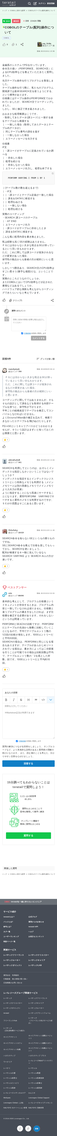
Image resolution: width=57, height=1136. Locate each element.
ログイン (42, 3)
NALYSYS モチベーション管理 (15, 1108)
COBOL (7, 38)
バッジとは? (8, 922)
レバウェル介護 (9, 1073)
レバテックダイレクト (13, 965)
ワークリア (8, 1062)
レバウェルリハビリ (11, 1083)
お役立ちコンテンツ (36, 936)
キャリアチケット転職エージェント (40, 1049)
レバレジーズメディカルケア (15, 1093)
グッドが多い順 (47, 359)
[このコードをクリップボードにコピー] (53, 173)
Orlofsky (13, 530)
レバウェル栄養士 (35, 1083)
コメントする (38, 338)
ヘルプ (31, 931)
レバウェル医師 (9, 1088)
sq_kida (47, 43)
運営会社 (7, 975)
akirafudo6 (14, 460)
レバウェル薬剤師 (35, 1088)
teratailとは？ (9, 917)
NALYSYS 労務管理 (36, 1108)
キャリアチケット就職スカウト (40, 1043)
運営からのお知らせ (36, 922)
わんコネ (31, 1093)
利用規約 (15, 975)
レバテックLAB (35, 965)
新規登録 (51, 3)
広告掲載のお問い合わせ (13, 983)
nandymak (14, 369)
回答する (28, 763)
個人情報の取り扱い (19, 979)
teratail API (33, 926)
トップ (4, 10)
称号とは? (8, 926)
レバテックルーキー (12, 960)
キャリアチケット (10, 1037)
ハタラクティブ (9, 1055)
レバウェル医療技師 (36, 1078)
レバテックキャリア (36, 960)
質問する (28, 835)
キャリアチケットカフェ (13, 1043)
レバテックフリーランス (14, 955)
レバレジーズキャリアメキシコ (40, 1103)
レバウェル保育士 (10, 1078)
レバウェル (32, 1068)
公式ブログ (32, 917)
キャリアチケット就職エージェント (40, 1037)
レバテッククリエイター (38, 955)
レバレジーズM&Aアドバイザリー (40, 1062)
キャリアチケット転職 (12, 1049)
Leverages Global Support (39, 1098)
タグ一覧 (7, 931)
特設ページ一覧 (9, 941)
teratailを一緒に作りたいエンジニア (26, 902)
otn (10, 593)
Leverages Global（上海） (14, 1103)
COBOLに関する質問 (17, 10)
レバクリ (7, 1068)
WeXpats (7, 1098)
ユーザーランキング (11, 936)
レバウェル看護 (34, 1073)
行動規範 (27, 333)
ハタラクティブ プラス (37, 1055)
